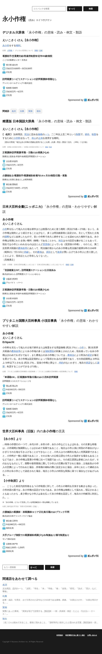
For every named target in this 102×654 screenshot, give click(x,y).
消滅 (26, 252)
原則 (48, 252)
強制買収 (49, 351)
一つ (47, 134)
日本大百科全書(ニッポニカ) (22, 206)
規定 (90, 355)
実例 (30, 111)
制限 (78, 134)
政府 (59, 252)
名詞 (14, 111)
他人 (34, 138)
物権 (40, 134)
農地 (39, 252)
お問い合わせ (92, 635)
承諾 (88, 363)
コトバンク (14, 8)
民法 (27, 134)
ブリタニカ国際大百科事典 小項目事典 (29, 320)
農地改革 (22, 248)
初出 (39, 111)
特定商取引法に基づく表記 (75, 635)
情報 (36, 50)
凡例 (40, 50)
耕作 (87, 134)
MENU (4, 2)
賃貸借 (46, 244)
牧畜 (94, 134)
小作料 (17, 138)
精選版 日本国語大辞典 (18, 121)
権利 (18, 45)
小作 (4, 229)
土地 (40, 138)
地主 (60, 240)
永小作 (5, 45)
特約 (61, 363)
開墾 (7, 236)
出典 (22, 111)
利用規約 (59, 635)
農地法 (70, 355)
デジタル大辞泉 (13, 32)
